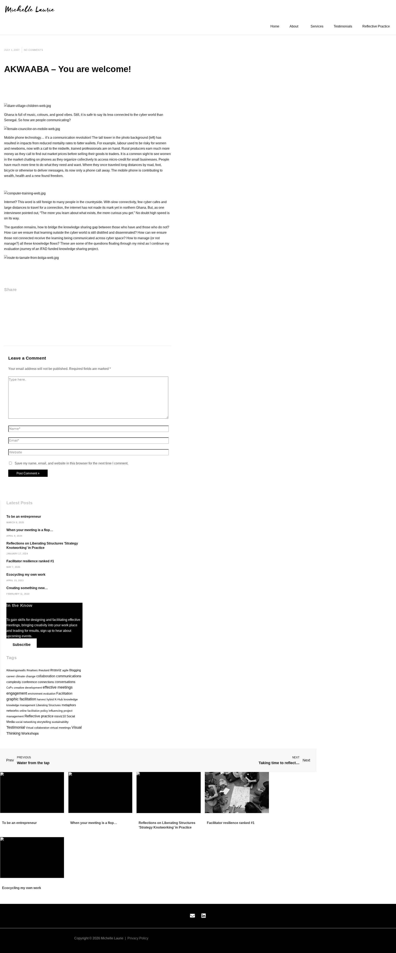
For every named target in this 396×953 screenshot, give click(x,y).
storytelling (44, 721)
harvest (41, 699)
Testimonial (15, 727)
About (294, 26)
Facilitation (64, 693)
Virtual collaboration (37, 727)
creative (19, 687)
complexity (13, 682)
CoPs (9, 687)
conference (29, 682)
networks (12, 710)
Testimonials (343, 26)
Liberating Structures (48, 705)
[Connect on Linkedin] (203, 917)
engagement (16, 693)
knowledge (71, 699)
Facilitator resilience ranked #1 (30, 561)
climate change (25, 676)
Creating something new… (27, 588)
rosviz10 (60, 716)
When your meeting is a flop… (29, 530)
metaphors (69, 705)
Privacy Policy (137, 938)
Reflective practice (39, 716)
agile (65, 670)
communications (68, 676)
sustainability (60, 721)
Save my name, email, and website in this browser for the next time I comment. (71, 463)
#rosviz (55, 670)
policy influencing (51, 710)
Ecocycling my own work (25, 574)
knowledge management (20, 705)
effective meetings (58, 687)
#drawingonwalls (16, 670)
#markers (32, 670)
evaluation (49, 693)
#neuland (44, 670)
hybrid (50, 699)
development (33, 687)
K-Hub (59, 699)
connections (46, 682)
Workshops (30, 733)
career (10, 676)
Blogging (75, 670)
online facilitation (30, 710)
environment (35, 693)
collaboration (45, 676)
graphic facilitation (21, 699)
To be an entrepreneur (24, 516)
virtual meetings (60, 727)
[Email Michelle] (192, 917)
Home (274, 26)
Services (317, 26)
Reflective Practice (376, 26)
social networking (25, 721)
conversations (65, 682)
